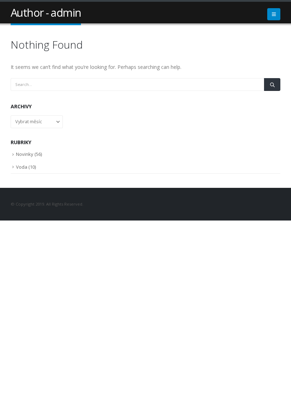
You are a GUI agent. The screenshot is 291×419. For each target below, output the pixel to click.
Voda (21, 167)
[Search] (272, 84)
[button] (273, 14)
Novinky (24, 154)
